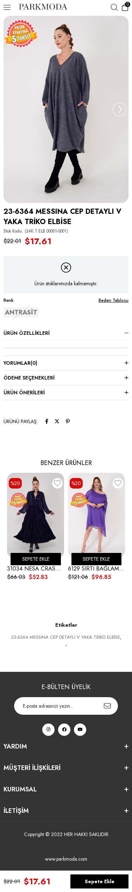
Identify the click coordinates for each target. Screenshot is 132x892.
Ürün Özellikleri (27, 333)
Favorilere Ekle (57, 484)
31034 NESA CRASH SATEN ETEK (35, 568)
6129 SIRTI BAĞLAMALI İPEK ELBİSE (96, 568)
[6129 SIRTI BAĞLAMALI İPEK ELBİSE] (96, 516)
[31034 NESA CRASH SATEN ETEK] (35, 516)
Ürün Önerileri (24, 392)
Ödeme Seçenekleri (29, 377)
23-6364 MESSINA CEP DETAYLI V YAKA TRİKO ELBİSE (65, 637)
